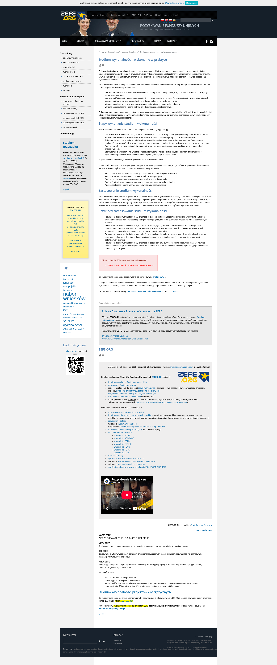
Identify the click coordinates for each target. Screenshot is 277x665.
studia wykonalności (75, 215)
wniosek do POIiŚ (122, 441)
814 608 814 (127, 601)
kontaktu (175, 291)
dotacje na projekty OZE (126, 391)
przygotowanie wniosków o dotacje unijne (126, 412)
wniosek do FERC (122, 450)
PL (162, 20)
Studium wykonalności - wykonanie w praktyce (159, 52)
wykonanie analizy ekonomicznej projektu (126, 458)
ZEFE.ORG (156, 377)
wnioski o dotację (75, 218)
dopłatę (66, 178)
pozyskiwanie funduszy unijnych (122, 385)
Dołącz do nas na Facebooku (207, 41)
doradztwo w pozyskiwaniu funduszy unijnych (75, 244)
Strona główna (113, 52)
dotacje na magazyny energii (112, 609)
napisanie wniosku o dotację (120, 432)
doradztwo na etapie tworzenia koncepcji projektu (129, 415)
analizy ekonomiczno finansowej (132, 464)
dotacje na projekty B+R (148, 391)
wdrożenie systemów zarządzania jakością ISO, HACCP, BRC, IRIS (137, 467)
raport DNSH (159, 427)
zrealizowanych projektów (181, 367)
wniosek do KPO (121, 453)
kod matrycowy (71, 351)
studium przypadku (70, 145)
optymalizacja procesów (176, 402)
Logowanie (117, 640)
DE (174, 20)
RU (170, 20)
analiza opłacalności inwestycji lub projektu (136, 461)
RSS (211, 41)
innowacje (67, 290)
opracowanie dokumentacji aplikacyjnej (125, 430)
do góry (209, 637)
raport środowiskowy (73, 314)
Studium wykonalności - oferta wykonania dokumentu (131, 265)
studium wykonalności (129, 52)
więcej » (102, 614)
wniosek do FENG (122, 447)
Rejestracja (117, 643)
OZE (65, 310)
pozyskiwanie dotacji (147, 388)
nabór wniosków (74, 296)
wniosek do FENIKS (122, 444)
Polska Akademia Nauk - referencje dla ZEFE (132, 311)
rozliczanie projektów (72, 318)
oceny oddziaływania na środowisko (137, 427)
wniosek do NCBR (122, 435)
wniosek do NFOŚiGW (124, 438)
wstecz (200, 637)
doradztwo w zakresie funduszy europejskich (127, 382)
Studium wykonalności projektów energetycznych (135, 592)
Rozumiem (191, 3)
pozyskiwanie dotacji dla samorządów (124, 397)
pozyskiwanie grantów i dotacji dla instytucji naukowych (132, 394)
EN (166, 20)
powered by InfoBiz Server (201, 643)
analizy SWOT (159, 277)
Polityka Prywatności (200, 647)
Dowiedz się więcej (174, 3)
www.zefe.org (73, 16)
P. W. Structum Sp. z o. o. (201, 525)
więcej (66, 189)
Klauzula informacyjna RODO (178, 647)
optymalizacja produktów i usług (151, 402)
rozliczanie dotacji (115, 455)
